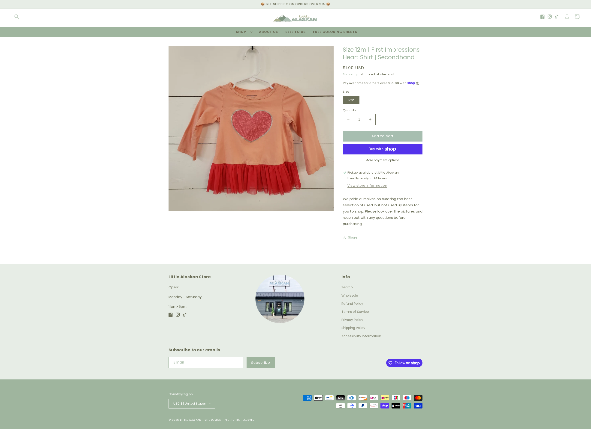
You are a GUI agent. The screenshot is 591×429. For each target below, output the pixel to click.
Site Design (213, 420)
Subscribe (260, 362)
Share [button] (352, 237)
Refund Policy (352, 303)
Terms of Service (355, 311)
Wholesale (349, 295)
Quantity (349, 110)
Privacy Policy (352, 319)
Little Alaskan (190, 420)
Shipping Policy (353, 327)
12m (351, 100)
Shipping (350, 74)
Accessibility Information (361, 336)
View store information (367, 185)
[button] (17, 17)
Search (347, 287)
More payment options (383, 160)
